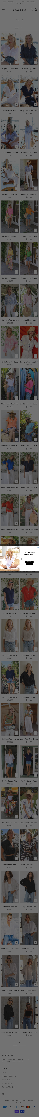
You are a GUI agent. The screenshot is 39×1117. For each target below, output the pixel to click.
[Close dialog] (38, 547)
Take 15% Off (29, 561)
